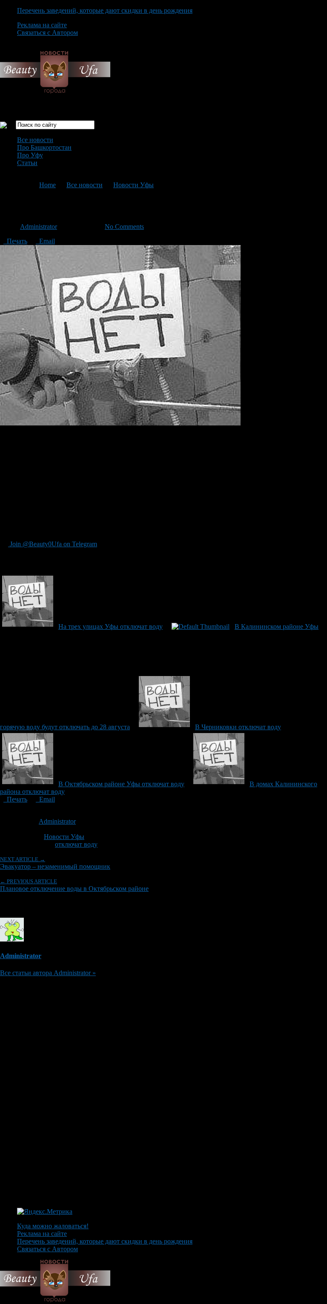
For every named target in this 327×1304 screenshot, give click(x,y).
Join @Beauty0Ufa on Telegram (52, 544)
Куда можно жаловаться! (53, 1226)
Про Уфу (30, 155)
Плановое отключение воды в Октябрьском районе (74, 885)
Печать (15, 241)
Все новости (35, 139)
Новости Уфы (133, 184)
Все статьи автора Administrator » (48, 972)
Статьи (27, 162)
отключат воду (76, 844)
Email (45, 241)
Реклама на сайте (42, 25)
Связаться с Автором (47, 32)
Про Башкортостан (44, 147)
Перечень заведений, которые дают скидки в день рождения (104, 10)
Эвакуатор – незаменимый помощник (55, 863)
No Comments (124, 226)
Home (47, 184)
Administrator (38, 226)
